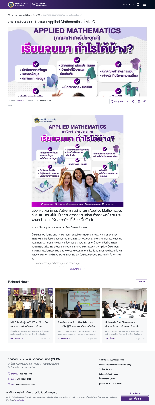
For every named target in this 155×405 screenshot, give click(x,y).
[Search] (138, 4)
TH (128, 4)
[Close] (153, 389)
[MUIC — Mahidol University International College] (27, 5)
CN (133, 4)
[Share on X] (127, 101)
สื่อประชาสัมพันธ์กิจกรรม (108, 374)
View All (141, 282)
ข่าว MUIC (21, 100)
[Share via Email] (144, 101)
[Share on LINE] (139, 101)
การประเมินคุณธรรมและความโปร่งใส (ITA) (115, 364)
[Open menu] (144, 4)
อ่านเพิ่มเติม (19, 400)
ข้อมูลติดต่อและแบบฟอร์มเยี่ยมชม (111, 359)
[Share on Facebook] (133, 101)
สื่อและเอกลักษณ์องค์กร (107, 378)
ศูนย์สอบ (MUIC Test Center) (110, 383)
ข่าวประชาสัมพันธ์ (105, 369)
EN (124, 4)
